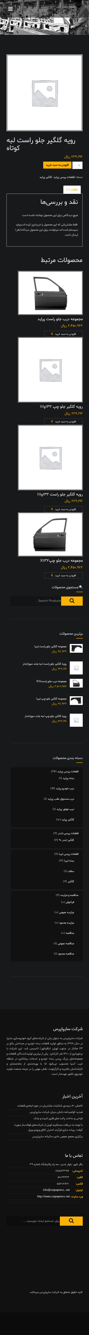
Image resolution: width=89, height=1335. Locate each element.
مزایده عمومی (66, 912)
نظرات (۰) (72, 190)
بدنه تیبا (69, 861)
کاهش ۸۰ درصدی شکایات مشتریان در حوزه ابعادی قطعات (50, 1106)
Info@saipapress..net (56, 1190)
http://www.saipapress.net (53, 1197)
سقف (71, 871)
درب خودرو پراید (65, 788)
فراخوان (70, 902)
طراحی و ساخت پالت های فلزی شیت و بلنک (58, 1118)
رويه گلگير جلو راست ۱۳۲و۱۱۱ (60, 494)
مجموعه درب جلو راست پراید (60, 319)
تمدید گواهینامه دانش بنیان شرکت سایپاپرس (56, 1112)
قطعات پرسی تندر (68, 833)
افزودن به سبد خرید (57, 165)
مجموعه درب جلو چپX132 (61, 561)
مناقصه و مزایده (69, 895)
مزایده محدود (66, 923)
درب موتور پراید (65, 809)
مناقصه (70, 933)
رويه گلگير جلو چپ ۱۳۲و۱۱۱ (61, 407)
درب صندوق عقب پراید (61, 799)
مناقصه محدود (66, 954)
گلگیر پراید (46, 177)
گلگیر (71, 881)
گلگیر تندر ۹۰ (66, 840)
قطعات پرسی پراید (64, 177)
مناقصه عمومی (66, 943)
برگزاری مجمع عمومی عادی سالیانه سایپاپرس (57, 1136)
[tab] (72, 190)
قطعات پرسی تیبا (68, 854)
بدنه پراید (68, 778)
